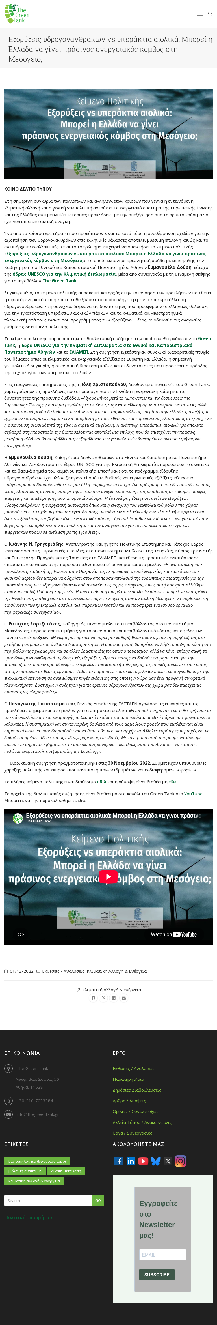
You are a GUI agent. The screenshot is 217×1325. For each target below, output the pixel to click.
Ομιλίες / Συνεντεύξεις (136, 1111)
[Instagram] (180, 1161)
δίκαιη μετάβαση (66, 1171)
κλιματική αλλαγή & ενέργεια (112, 989)
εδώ (172, 781)
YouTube (193, 793)
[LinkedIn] (130, 1161)
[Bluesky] (155, 1161)
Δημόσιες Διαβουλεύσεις (137, 1090)
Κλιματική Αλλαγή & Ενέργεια (117, 971)
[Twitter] (168, 1161)
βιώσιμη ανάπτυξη (25, 1171)
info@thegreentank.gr (38, 1114)
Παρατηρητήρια (128, 1079)
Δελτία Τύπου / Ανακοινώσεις (142, 1122)
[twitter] (103, 998)
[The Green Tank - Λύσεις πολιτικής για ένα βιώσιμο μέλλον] (16, 13)
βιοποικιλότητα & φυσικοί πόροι (37, 1161)
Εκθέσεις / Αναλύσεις (63, 971)
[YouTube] (143, 1161)
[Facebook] (118, 1161)
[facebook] (93, 998)
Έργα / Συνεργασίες (132, 1133)
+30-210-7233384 (35, 1100)
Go (98, 1200)
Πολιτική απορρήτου (28, 1217)
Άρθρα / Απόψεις (129, 1100)
